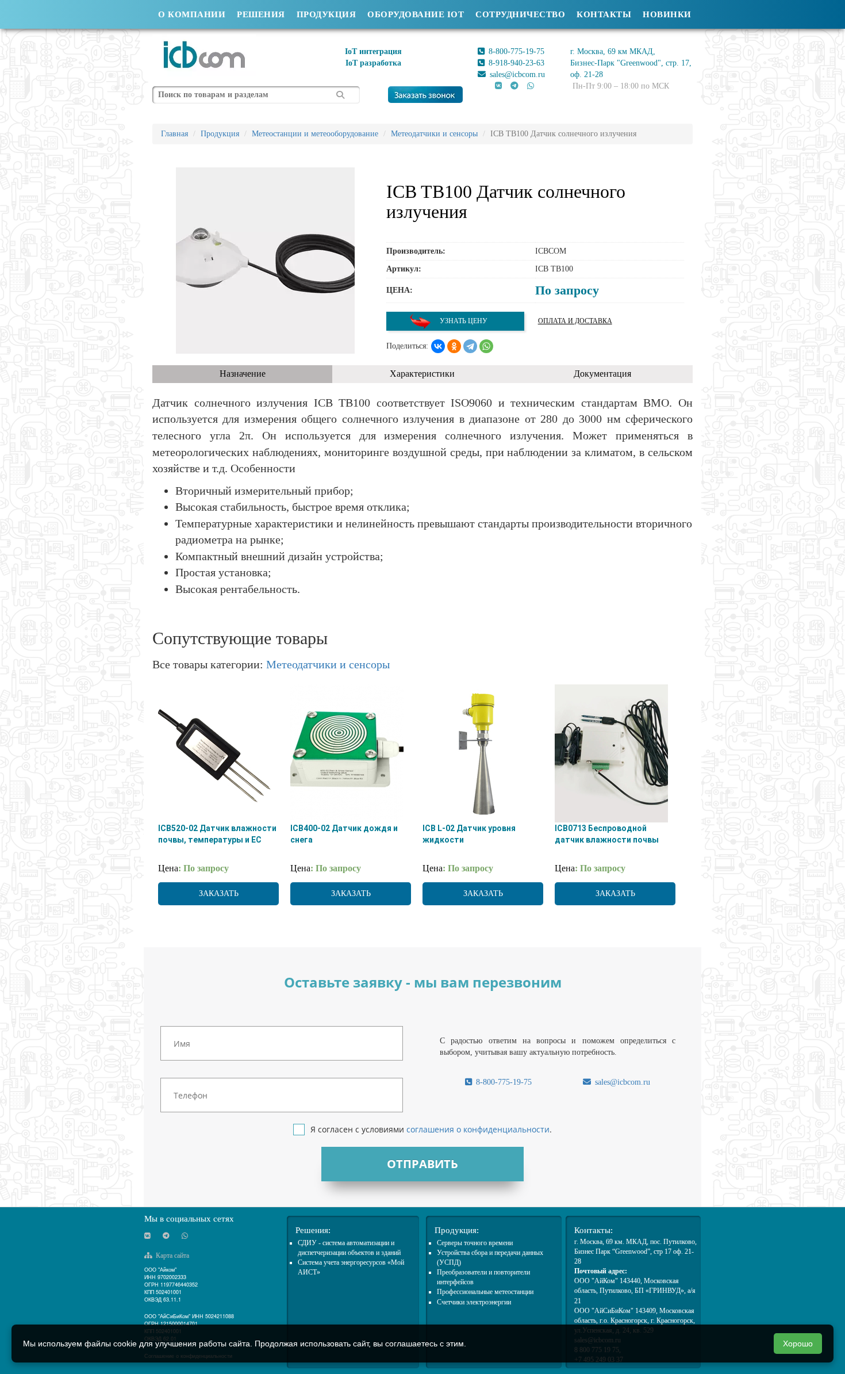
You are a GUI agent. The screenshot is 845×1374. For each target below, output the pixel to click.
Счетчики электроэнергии (474, 1302)
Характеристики (422, 373)
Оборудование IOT (415, 14)
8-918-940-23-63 (515, 63)
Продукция (326, 14)
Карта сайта (171, 1255)
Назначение (243, 373)
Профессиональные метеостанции (485, 1292)
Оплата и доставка (575, 321)
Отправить (422, 1164)
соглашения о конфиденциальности (478, 1129)
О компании (191, 14)
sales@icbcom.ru (516, 74)
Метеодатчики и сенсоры (328, 664)
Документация (602, 373)
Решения (261, 14)
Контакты (604, 14)
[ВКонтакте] (438, 346)
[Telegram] (470, 346)
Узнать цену (462, 321)
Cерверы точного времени (475, 1243)
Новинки (667, 14)
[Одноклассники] (454, 346)
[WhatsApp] (486, 346)
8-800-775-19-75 (515, 51)
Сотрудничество (520, 14)
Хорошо (798, 1343)
